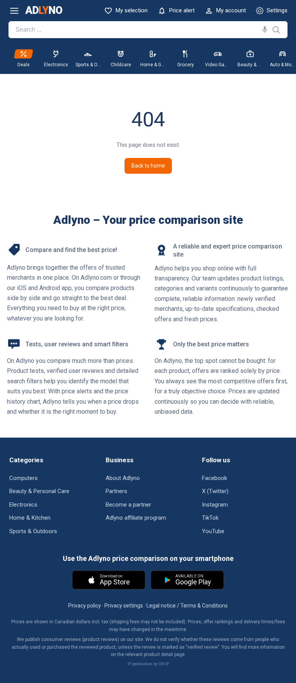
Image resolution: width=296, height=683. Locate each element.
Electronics (23, 504)
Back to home (148, 166)
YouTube (213, 531)
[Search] (263, 29)
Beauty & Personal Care (39, 491)
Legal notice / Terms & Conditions (187, 605)
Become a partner (128, 504)
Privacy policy (84, 605)
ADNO (43, 10)
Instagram (215, 504)
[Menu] (14, 11)
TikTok (210, 517)
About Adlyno (123, 478)
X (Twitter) (215, 491)
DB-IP (164, 664)
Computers (23, 478)
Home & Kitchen (29, 517)
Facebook (214, 478)
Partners (116, 491)
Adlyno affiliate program (136, 517)
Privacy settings (123, 605)
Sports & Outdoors (33, 531)
